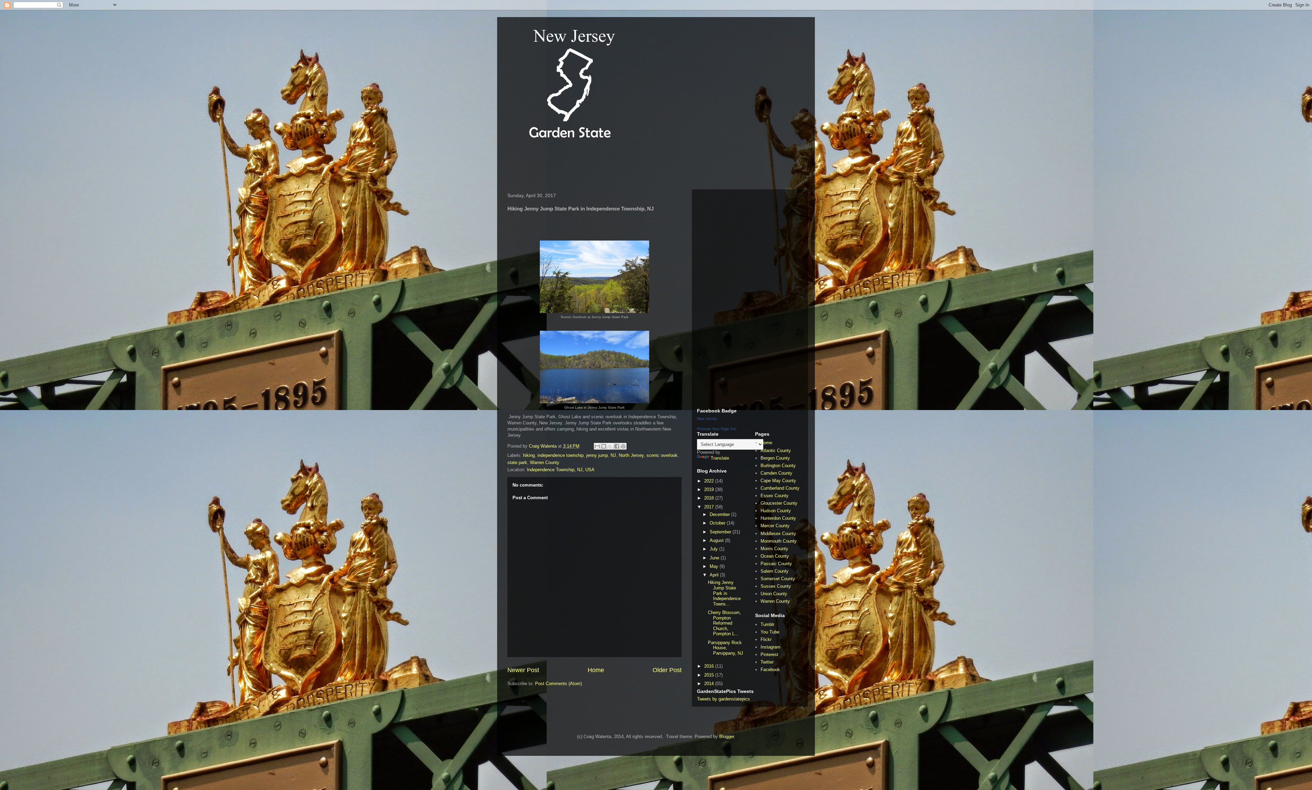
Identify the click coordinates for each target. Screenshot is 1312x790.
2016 (709, 666)
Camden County (776, 473)
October (718, 523)
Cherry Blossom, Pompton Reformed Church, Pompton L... (724, 623)
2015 (709, 675)
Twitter (767, 662)
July (714, 548)
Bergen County (775, 458)
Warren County (544, 462)
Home (596, 670)
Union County (774, 593)
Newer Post (523, 670)
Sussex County (776, 586)
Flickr (766, 639)
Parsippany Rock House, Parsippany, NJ (725, 648)
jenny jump (597, 455)
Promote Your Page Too (716, 429)
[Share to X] (610, 446)
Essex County (775, 495)
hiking (529, 455)
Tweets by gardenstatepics (723, 699)
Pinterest (769, 654)
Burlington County (778, 465)
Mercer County (775, 525)
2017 (709, 506)
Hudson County (776, 510)
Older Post (667, 670)
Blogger (726, 736)
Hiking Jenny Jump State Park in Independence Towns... (724, 593)
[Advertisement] (628, 165)
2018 (709, 498)
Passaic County (776, 563)
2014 (709, 683)
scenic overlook (662, 455)
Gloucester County (779, 503)
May (715, 566)
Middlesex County (778, 533)
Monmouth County (779, 541)
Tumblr (767, 624)
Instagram (770, 647)
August (717, 540)
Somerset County (778, 578)
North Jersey (631, 455)
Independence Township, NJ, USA (560, 469)
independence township (560, 455)
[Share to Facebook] (616, 446)
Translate (720, 458)
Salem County (775, 571)
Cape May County (778, 480)
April (715, 574)
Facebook (770, 669)
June (715, 557)
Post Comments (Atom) (558, 683)
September (721, 531)
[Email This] (597, 446)
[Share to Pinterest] (623, 446)
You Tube (770, 632)
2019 (709, 489)
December (720, 514)
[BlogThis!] (603, 446)
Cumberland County (780, 488)
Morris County (774, 548)
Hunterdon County (778, 518)
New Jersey (707, 419)
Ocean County (775, 556)
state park (517, 462)
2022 (709, 480)
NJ (613, 455)
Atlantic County (776, 450)
